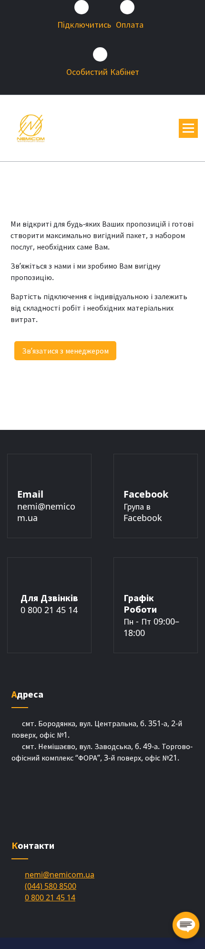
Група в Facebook (142, 512)
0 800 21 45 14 (49, 609)
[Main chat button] (186, 925)
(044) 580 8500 (50, 886)
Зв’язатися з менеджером (65, 350)
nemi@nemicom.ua (59, 874)
